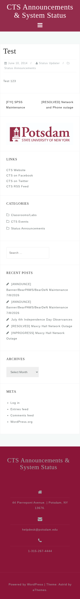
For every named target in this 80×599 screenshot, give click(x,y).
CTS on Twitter (17, 181)
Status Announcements (20, 68)
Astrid (62, 584)
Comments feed (22, 415)
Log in (15, 402)
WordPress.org (21, 421)
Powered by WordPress (26, 584)
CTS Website (16, 170)
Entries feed (19, 409)
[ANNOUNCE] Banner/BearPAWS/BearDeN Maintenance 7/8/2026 (37, 289)
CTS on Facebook (19, 175)
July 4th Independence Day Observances (41, 319)
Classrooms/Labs (24, 215)
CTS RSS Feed (17, 186)
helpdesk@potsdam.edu (40, 529)
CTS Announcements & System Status (40, 11)
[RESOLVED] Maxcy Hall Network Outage (41, 326)
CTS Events (20, 221)
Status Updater (49, 63)
